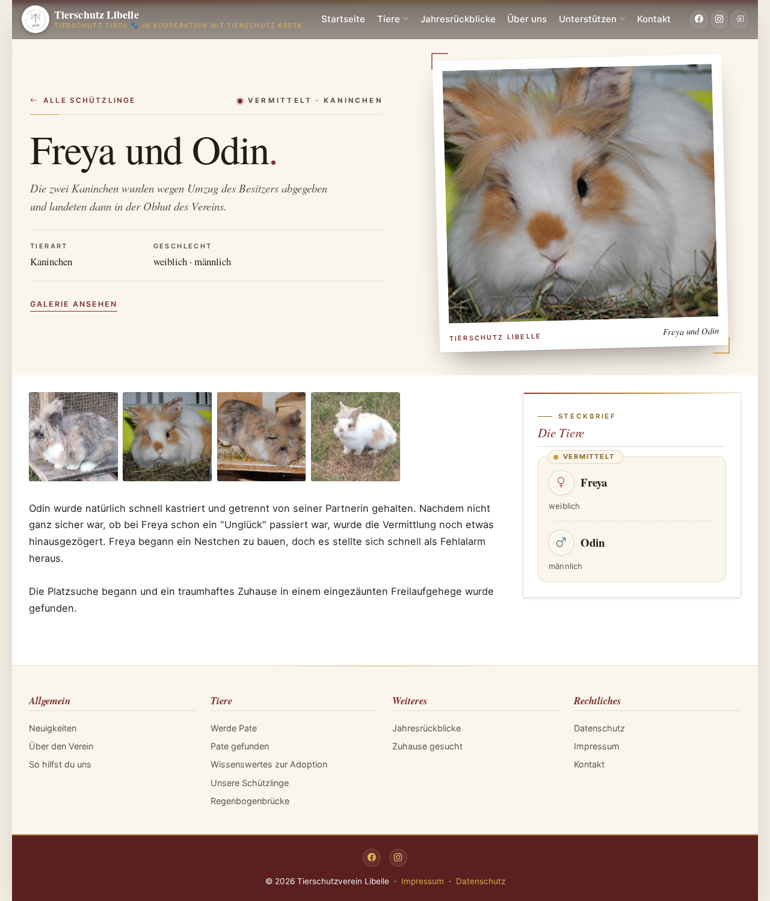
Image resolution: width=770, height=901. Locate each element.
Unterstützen (588, 19)
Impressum (597, 746)
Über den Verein (61, 746)
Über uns (527, 19)
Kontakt (654, 19)
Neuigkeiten (52, 728)
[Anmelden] (739, 19)
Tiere (388, 19)
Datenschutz (599, 728)
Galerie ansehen (73, 304)
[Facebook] (699, 19)
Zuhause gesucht (427, 746)
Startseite (343, 19)
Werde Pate (234, 728)
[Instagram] (719, 19)
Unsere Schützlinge (250, 783)
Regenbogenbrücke (250, 801)
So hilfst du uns (60, 764)
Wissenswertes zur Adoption (269, 764)
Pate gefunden (240, 746)
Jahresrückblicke (458, 19)
